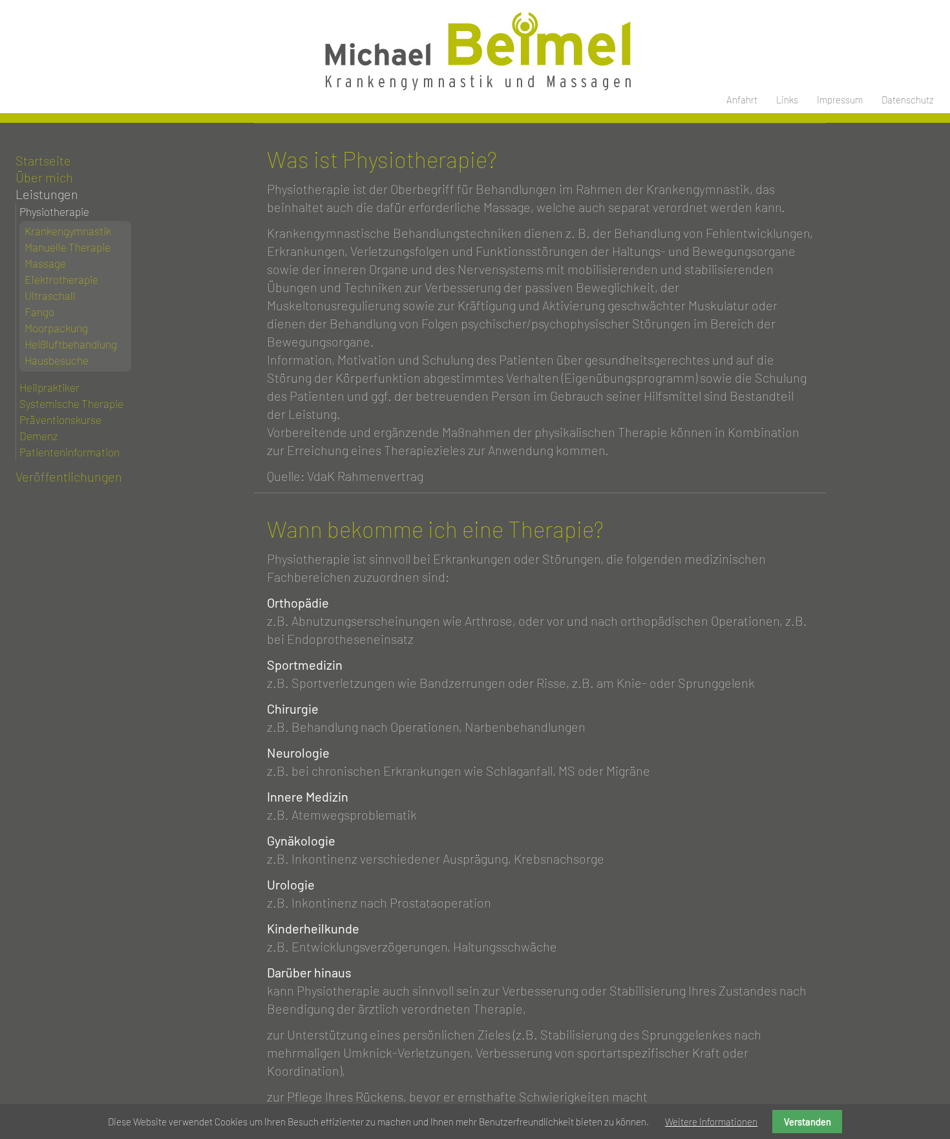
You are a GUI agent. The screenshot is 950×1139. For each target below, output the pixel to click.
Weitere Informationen (711, 1121)
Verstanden (807, 1121)
